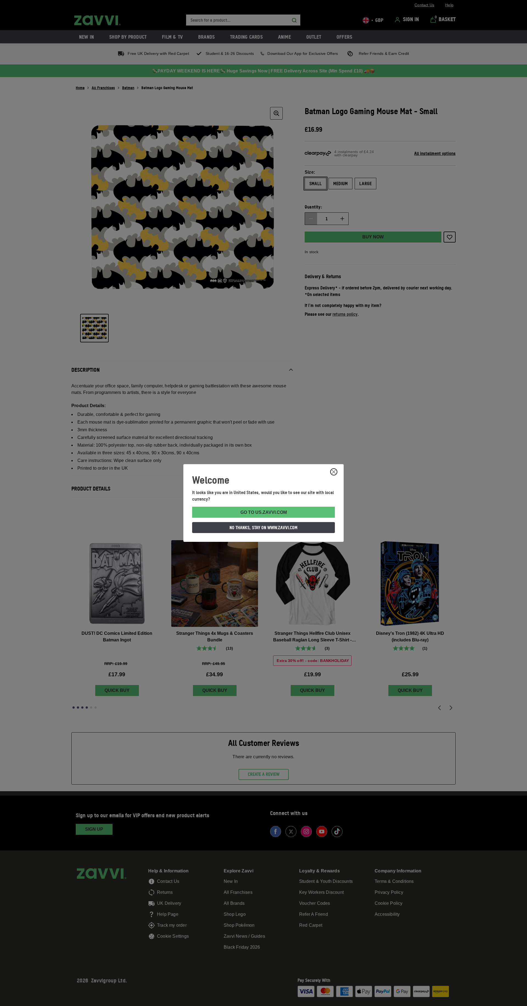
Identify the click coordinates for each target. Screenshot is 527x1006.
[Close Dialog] (333, 472)
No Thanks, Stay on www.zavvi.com (263, 527)
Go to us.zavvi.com (263, 512)
